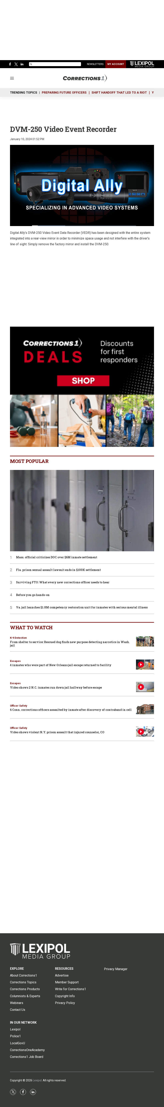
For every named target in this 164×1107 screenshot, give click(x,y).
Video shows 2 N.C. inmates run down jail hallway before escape (56, 687)
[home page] (142, 64)
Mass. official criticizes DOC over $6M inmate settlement (56, 557)
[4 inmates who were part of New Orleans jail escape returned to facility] (145, 665)
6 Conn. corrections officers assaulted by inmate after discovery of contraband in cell (71, 710)
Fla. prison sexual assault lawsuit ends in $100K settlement (58, 570)
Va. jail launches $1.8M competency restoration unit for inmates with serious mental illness (82, 607)
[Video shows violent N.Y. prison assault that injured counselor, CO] (145, 731)
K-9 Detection (18, 637)
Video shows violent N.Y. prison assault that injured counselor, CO (57, 732)
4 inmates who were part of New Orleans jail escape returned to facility (60, 665)
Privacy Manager (115, 969)
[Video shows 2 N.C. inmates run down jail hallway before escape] (145, 687)
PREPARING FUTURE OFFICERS (64, 92)
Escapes (15, 661)
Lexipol (37, 1080)
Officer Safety (18, 705)
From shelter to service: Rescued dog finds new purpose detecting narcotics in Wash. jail (70, 643)
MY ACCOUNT (115, 64)
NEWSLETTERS (95, 64)
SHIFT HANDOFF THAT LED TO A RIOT (119, 92)
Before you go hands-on (33, 595)
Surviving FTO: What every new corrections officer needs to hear (62, 582)
